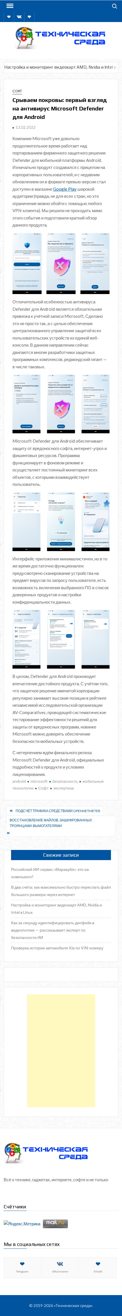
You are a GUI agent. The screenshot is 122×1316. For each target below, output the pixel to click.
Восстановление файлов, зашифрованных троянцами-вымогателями (51, 823)
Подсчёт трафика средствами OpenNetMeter (58, 811)
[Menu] (9, 6)
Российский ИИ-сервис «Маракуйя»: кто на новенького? (50, 873)
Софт (17, 91)
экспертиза (63, 788)
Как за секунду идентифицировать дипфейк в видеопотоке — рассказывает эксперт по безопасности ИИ (52, 930)
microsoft (39, 781)
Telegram (22, 1271)
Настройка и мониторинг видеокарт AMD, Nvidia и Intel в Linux (56, 908)
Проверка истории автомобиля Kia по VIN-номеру (57, 947)
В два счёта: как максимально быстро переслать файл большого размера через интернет (61, 891)
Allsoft (98, 1271)
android (19, 781)
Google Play (65, 189)
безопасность (65, 781)
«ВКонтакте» (60, 1271)
